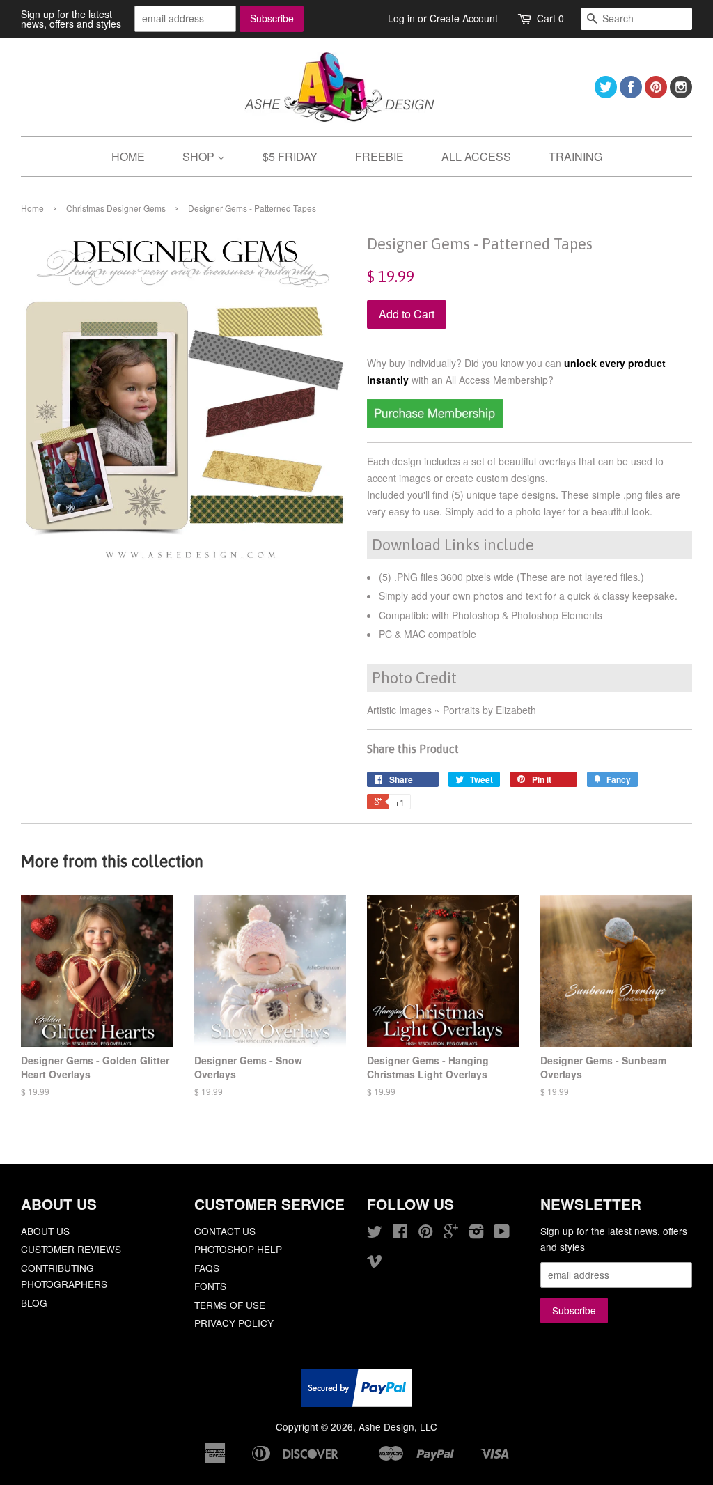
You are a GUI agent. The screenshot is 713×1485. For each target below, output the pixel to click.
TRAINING (575, 156)
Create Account (464, 18)
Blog (34, 1302)
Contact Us (225, 1231)
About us (45, 1231)
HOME (128, 156)
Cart (550, 18)
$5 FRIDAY (290, 156)
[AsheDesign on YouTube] (502, 1234)
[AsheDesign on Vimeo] (374, 1263)
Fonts (210, 1286)
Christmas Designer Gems (116, 208)
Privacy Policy (234, 1323)
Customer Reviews (71, 1249)
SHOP (199, 156)
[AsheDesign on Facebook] (631, 94)
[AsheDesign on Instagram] (681, 94)
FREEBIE (379, 156)
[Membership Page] (435, 423)
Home (32, 208)
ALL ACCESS (476, 156)
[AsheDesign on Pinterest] (656, 94)
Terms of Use (229, 1305)
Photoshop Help (238, 1249)
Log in (401, 18)
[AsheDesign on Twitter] (606, 94)
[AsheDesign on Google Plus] (451, 1234)
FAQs (206, 1268)
